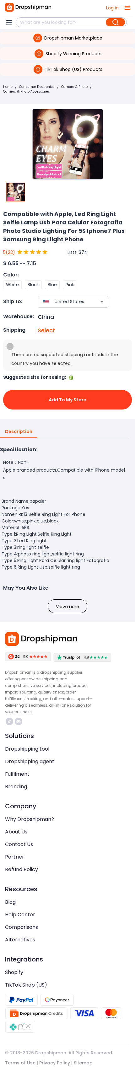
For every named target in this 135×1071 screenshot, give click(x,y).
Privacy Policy (54, 1063)
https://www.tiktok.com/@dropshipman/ (10, 721)
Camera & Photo (74, 86)
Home (8, 86)
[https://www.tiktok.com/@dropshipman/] (9, 721)
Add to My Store (67, 400)
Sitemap (83, 1063)
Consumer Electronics (37, 86)
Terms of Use (20, 1063)
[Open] (101, 301)
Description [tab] (18, 431)
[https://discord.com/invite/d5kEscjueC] (18, 721)
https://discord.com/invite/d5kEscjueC (19, 721)
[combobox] (64, 302)
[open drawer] (127, 8)
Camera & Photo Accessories (26, 91)
